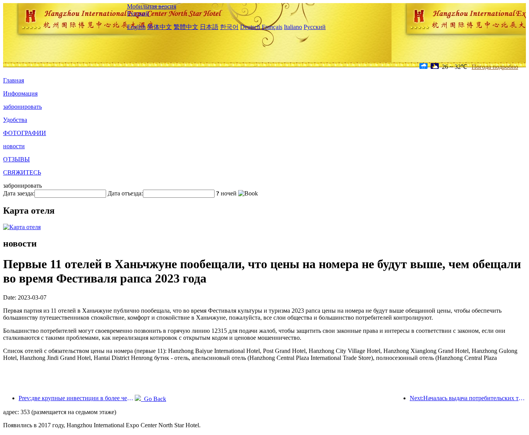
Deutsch (250, 27)
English (136, 27)
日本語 (209, 27)
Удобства (15, 119)
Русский (138, 13)
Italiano (293, 27)
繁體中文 (185, 27)
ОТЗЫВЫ (16, 159)
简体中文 (159, 27)
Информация (20, 93)
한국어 (229, 27)
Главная (13, 80)
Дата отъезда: (125, 193)
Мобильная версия (151, 6)
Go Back (153, 399)
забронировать (22, 106)
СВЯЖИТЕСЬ (22, 172)
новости (14, 146)
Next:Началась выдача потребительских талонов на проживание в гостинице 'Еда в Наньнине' (468, 398)
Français (272, 27)
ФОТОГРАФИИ (24, 133)
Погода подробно (495, 66)
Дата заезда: (18, 193)
